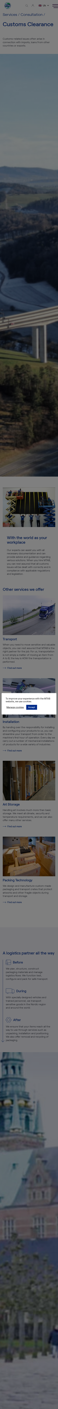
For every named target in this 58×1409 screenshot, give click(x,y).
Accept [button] (31, 707)
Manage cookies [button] (15, 707)
